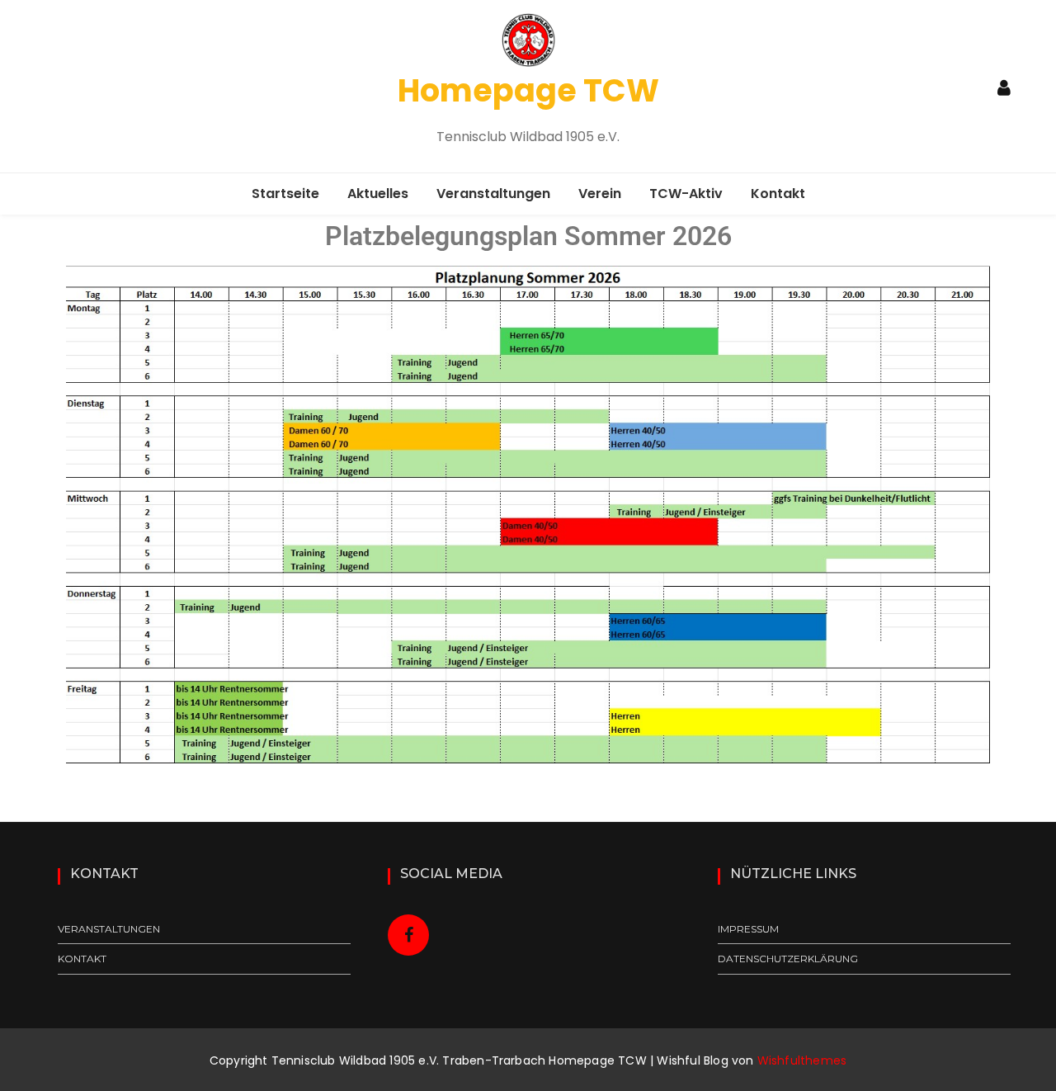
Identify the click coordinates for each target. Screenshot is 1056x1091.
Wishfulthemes (802, 1060)
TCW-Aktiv (686, 193)
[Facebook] (408, 935)
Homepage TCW (528, 90)
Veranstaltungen (493, 193)
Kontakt (778, 193)
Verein (599, 193)
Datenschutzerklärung (788, 958)
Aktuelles (377, 193)
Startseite (285, 193)
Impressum (748, 929)
